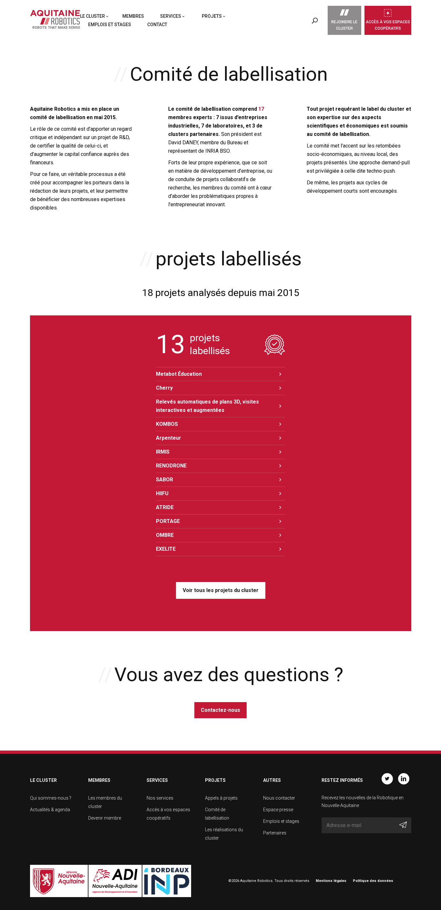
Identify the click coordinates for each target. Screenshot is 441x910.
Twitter (387, 778)
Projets (212, 16)
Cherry (164, 388)
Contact (157, 24)
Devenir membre (104, 818)
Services (170, 16)
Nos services (160, 798)
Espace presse (278, 809)
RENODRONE (171, 466)
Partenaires (274, 832)
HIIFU (162, 493)
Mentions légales (331, 881)
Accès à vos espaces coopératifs (388, 25)
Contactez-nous (220, 710)
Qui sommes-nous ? (50, 798)
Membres (133, 16)
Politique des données (373, 881)
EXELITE (166, 549)
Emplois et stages (109, 24)
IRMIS (162, 452)
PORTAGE (168, 521)
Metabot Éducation (179, 374)
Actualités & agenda (50, 809)
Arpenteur (168, 438)
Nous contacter (279, 798)
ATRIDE (165, 507)
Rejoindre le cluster (344, 25)
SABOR (164, 479)
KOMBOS (167, 424)
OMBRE (165, 535)
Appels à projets (221, 798)
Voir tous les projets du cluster (221, 590)
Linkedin (403, 778)
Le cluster (92, 16)
